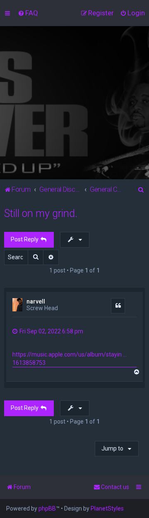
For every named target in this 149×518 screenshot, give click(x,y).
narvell (35, 301)
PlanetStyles (107, 508)
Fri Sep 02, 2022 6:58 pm (50, 331)
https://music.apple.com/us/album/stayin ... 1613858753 (69, 358)
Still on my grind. (40, 213)
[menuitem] (28, 13)
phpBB (47, 508)
